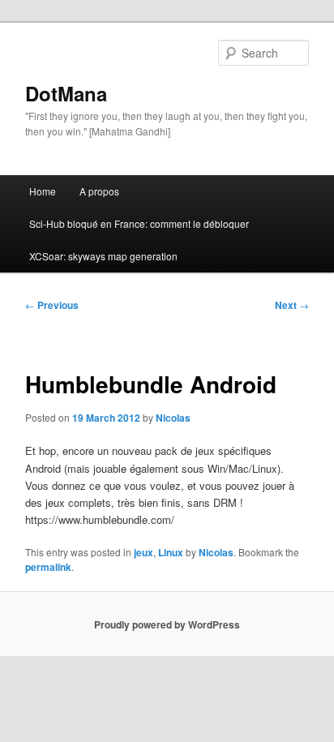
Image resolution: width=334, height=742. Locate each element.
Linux (170, 552)
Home (42, 191)
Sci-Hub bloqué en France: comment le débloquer (139, 223)
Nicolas (173, 417)
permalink (48, 567)
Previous (52, 305)
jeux (143, 552)
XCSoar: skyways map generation (103, 256)
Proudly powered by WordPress (167, 624)
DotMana (66, 93)
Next (292, 305)
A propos (99, 191)
